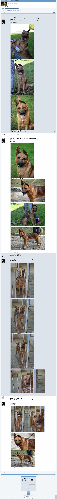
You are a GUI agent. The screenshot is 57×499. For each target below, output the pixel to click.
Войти (15, 8)
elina (7, 10)
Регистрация (17, 8)
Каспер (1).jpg (12, 178)
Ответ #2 (14, 254)
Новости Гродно (6, 8)
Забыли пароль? (28, 489)
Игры (11, 8)
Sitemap (32, 497)
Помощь (9, 8)
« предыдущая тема (48, 11)
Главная (3, 8)
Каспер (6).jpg (12, 130)
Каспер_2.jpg (12, 467)
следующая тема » (53, 11)
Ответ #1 (14, 134)
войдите (12, 0)
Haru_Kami (3, 253)
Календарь (13, 8)
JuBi (4, 10)
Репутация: (3, 398)
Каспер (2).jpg (12, 59)
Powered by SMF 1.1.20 (28, 496)
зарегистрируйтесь (17, 0)
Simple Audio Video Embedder (27, 497)
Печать (54, 12)
